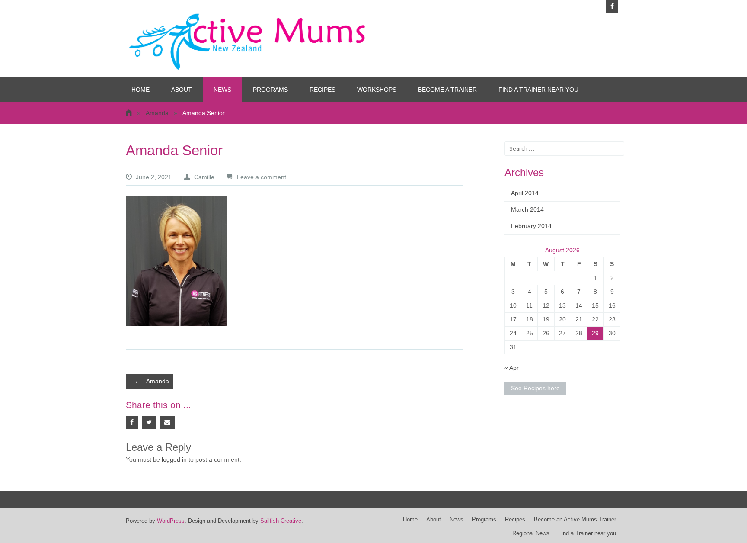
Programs (270, 89)
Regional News (530, 533)
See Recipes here (535, 388)
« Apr (511, 367)
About (181, 89)
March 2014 (527, 209)
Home (140, 89)
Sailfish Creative (280, 521)
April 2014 (525, 193)
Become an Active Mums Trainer (575, 520)
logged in (174, 459)
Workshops (376, 89)
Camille (204, 177)
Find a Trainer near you (538, 89)
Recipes (322, 89)
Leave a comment (261, 177)
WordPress (171, 521)
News (222, 89)
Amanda (157, 112)
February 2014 (531, 225)
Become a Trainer (447, 89)
